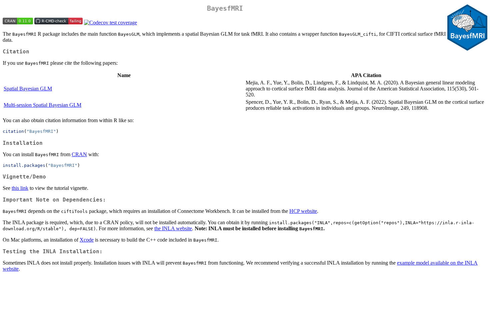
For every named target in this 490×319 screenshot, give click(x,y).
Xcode (87, 240)
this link (20, 188)
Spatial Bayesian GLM (28, 88)
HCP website (303, 211)
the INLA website (173, 228)
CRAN (79, 154)
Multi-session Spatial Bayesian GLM (42, 105)
